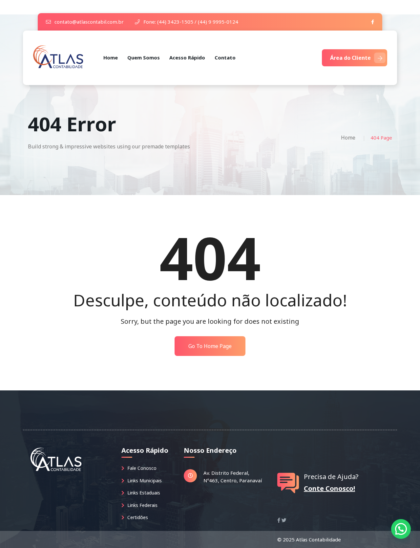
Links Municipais (144, 480)
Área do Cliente (350, 57)
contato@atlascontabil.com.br (88, 21)
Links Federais (142, 505)
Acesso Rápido (187, 57)
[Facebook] (372, 21)
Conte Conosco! (329, 488)
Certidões (137, 517)
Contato (225, 57)
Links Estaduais (143, 493)
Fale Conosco (141, 468)
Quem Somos (143, 57)
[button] (401, 529)
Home (110, 57)
